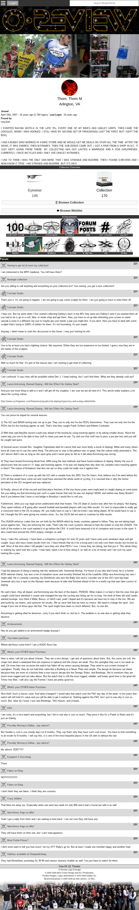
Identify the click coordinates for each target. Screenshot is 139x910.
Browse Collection (71, 202)
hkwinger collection (17, 279)
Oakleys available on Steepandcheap (26, 854)
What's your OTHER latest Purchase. (26, 652)
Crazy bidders (14, 798)
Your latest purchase (18, 638)
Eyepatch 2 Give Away (19, 757)
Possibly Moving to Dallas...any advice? (28, 725)
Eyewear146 (35, 193)
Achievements (14, 624)
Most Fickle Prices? (17, 840)
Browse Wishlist (70, 210)
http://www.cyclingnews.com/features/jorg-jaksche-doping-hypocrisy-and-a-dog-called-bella (48, 401)
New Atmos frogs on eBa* (20, 812)
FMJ (9, 708)
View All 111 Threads (69, 866)
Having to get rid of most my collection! (28, 265)
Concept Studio (15, 293)
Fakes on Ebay (15, 770)
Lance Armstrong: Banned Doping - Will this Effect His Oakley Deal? (43, 384)
